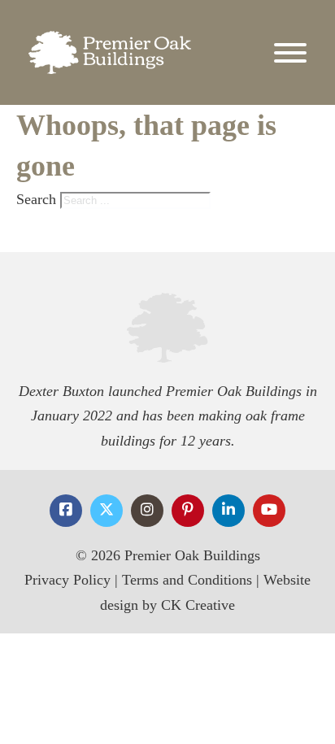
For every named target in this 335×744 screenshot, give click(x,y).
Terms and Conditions (187, 580)
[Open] (290, 53)
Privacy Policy (67, 580)
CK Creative (198, 605)
